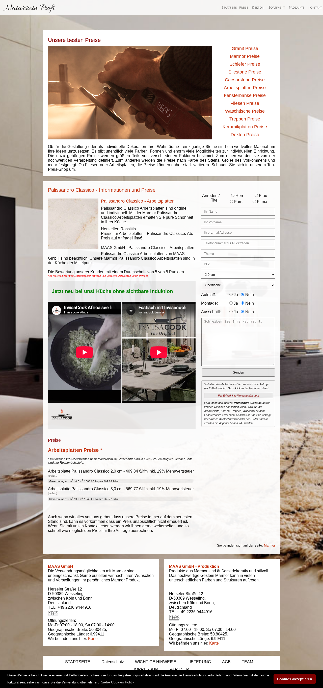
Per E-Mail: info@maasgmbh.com (238, 395)
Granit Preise (245, 48)
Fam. (238, 202)
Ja (235, 294)
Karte (93, 638)
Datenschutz (112, 662)
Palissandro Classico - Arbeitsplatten (138, 201)
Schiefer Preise (244, 64)
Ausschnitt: (211, 312)
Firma (261, 202)
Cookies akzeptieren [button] (294, 679)
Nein (249, 294)
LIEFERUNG (199, 662)
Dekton (258, 7)
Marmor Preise (245, 56)
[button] (117, 682)
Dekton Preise (245, 134)
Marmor (269, 545)
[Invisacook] (62, 424)
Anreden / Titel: (211, 197)
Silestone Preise (244, 72)
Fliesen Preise (244, 103)
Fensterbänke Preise (245, 95)
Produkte (296, 7)
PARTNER (179, 669)
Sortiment (276, 7)
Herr (238, 195)
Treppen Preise (244, 118)
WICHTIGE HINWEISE (155, 662)
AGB (226, 662)
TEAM (247, 662)
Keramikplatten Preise (245, 126)
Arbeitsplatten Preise (245, 87)
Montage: (209, 303)
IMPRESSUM (146, 669)
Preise (243, 7)
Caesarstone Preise (245, 79)
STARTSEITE (77, 662)
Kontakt (315, 7)
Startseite (229, 7)
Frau (262, 195)
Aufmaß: (208, 294)
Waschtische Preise (245, 111)
